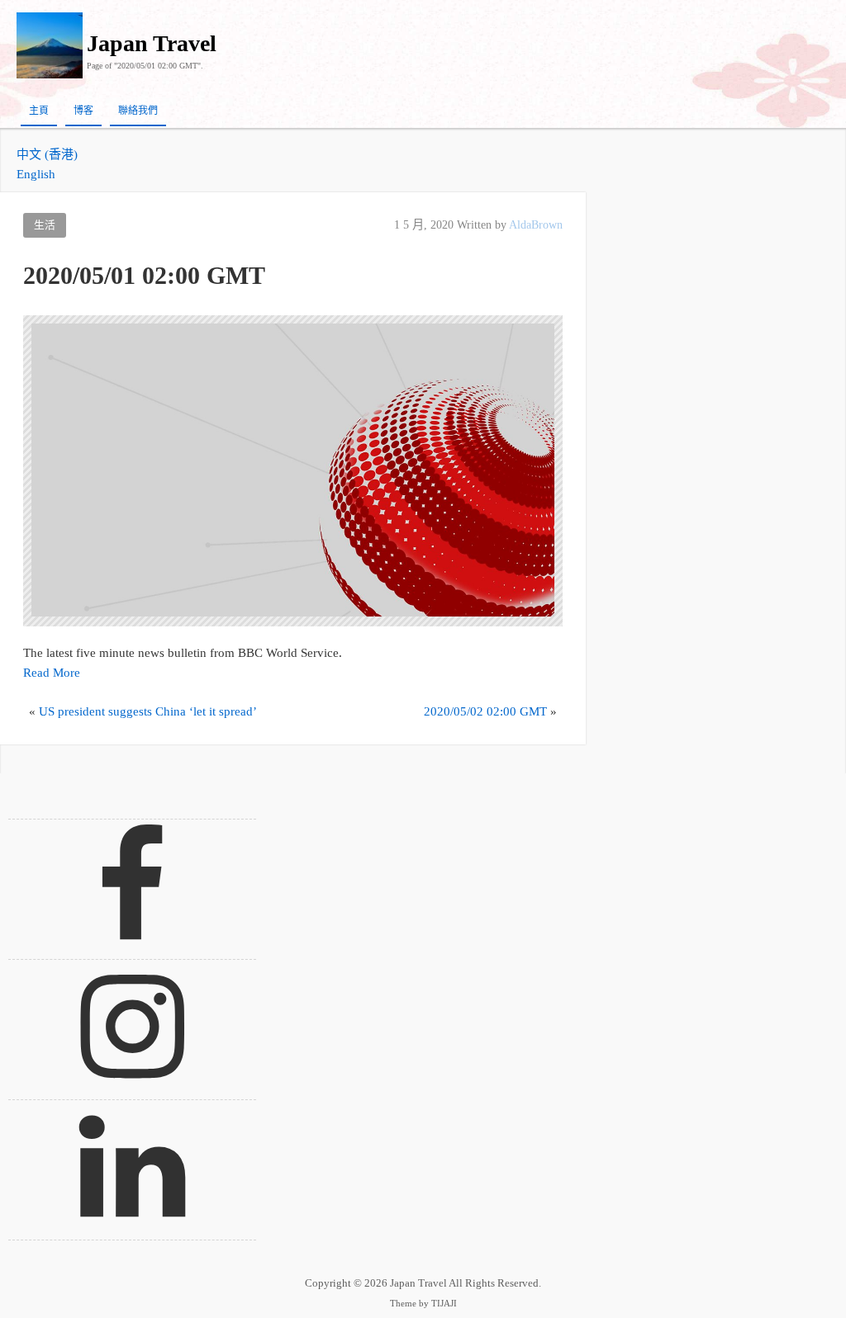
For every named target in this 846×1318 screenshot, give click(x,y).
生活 (44, 225)
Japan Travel (151, 43)
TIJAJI (444, 1303)
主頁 (39, 110)
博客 (83, 110)
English (36, 174)
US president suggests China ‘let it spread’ (148, 711)
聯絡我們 (138, 110)
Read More (51, 672)
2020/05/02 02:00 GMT (485, 711)
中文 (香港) (47, 154)
